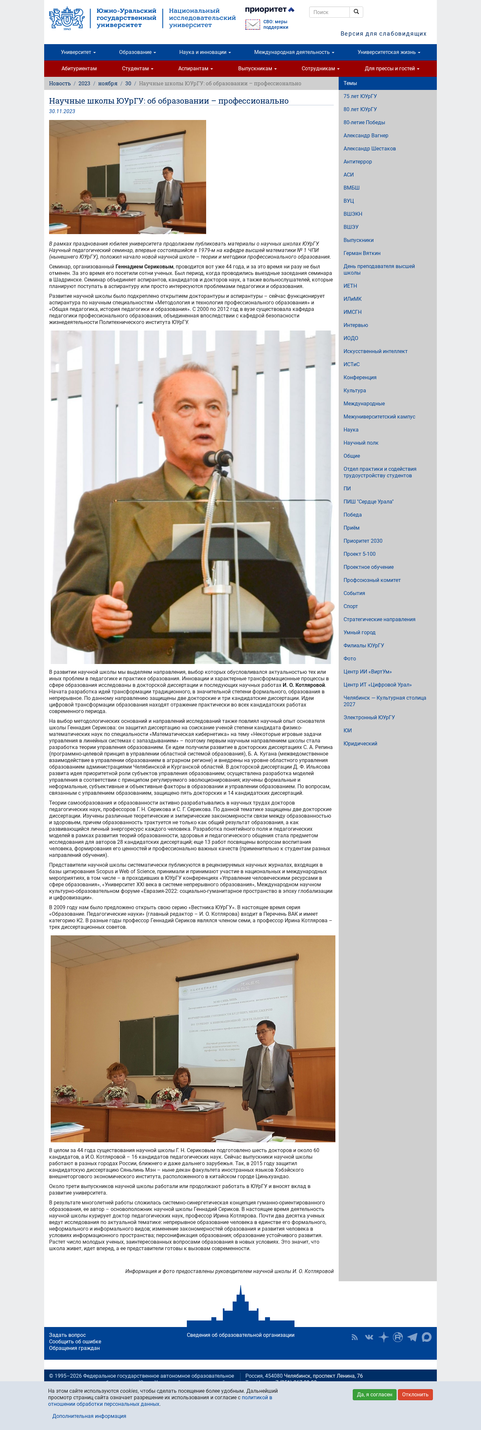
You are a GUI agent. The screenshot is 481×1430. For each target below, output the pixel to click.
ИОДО (351, 338)
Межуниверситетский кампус (379, 417)
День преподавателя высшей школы (379, 269)
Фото (350, 658)
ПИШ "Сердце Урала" (369, 502)
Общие (352, 456)
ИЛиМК (353, 299)
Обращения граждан (74, 1348)
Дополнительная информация (89, 1416)
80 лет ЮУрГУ (360, 109)
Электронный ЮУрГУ (369, 717)
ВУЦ (349, 201)
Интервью (356, 325)
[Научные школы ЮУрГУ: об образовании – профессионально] (191, 177)
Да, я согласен (374, 1394)
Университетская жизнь (387, 52)
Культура (355, 390)
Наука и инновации (203, 52)
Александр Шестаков (370, 148)
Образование (136, 52)
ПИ (347, 488)
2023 (84, 83)
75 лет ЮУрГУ (360, 96)
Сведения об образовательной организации (240, 1335)
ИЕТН (350, 286)
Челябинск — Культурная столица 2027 (385, 701)
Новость (60, 83)
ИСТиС (352, 364)
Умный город (360, 632)
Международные (364, 403)
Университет (77, 52)
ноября (107, 83)
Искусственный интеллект (376, 351)
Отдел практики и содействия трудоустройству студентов (380, 472)
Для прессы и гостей (390, 68)
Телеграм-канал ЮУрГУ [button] (412, 1337)
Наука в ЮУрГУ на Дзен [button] (383, 1337)
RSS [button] (354, 1337)
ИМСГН (353, 312)
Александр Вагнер (366, 135)
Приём (352, 528)
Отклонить (415, 1394)
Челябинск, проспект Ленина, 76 (323, 1376)
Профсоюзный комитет (372, 580)
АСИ (349, 175)
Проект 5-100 (360, 554)
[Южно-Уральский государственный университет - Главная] (142, 18)
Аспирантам (194, 68)
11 (59, 111)
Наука (351, 430)
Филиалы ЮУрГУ (364, 645)
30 (128, 83)
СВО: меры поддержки (275, 24)
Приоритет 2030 (363, 541)
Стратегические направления (380, 619)
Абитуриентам (79, 68)
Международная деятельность (292, 52)
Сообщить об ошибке (75, 1341)
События (354, 593)
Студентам (136, 68)
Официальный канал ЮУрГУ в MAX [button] (426, 1337)
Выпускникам (256, 68)
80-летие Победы (364, 122)
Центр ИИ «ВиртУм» (368, 672)
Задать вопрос (67, 1335)
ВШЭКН (353, 214)
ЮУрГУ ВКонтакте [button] (369, 1337)
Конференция (360, 377)
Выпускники (359, 240)
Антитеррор (358, 162)
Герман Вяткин (362, 253)
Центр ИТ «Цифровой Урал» (378, 685)
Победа (353, 515)
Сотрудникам (319, 68)
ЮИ (348, 730)
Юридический (360, 744)
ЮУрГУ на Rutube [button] (398, 1337)
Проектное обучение (369, 567)
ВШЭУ (351, 227)
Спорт (351, 606)
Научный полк (361, 443)
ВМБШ (352, 188)
